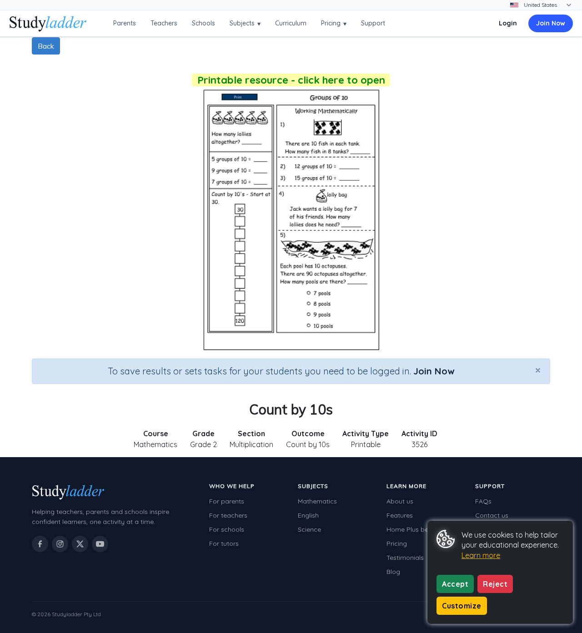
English (308, 515)
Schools (203, 23)
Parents (124, 23)
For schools (226, 529)
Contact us (491, 515)
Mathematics (317, 501)
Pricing (333, 23)
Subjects (245, 23)
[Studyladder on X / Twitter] (80, 544)
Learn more (481, 555)
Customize (462, 605)
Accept (455, 583)
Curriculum (290, 23)
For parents (226, 501)
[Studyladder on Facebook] (40, 544)
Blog (393, 572)
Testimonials (405, 557)
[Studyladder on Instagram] (60, 544)
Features (399, 515)
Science (309, 529)
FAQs (483, 501)
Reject (495, 583)
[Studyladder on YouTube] (100, 544)
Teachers (164, 23)
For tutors (224, 543)
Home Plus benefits (415, 529)
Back (46, 45)
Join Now (550, 23)
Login (508, 23)
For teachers (228, 515)
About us (399, 501)
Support (373, 23)
